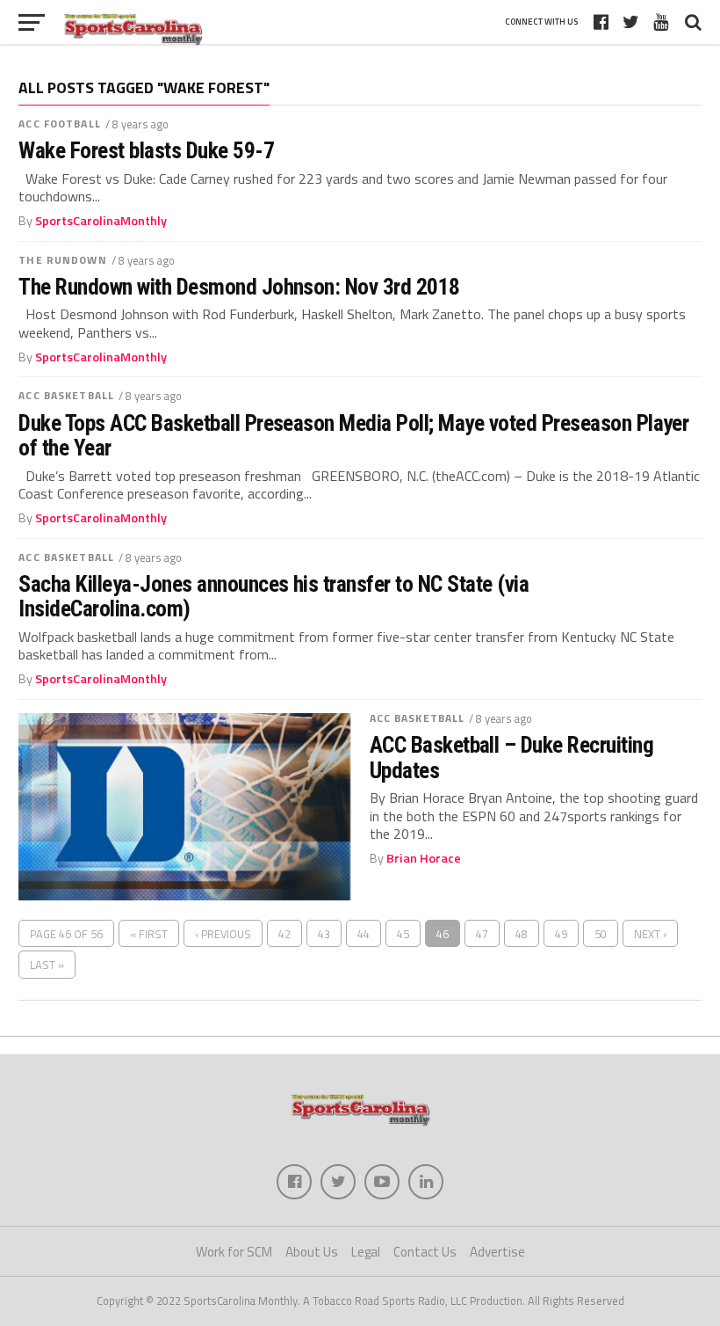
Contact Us (425, 1252)
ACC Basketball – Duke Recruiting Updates (512, 757)
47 (482, 934)
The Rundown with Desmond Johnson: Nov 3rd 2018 (238, 286)
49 (561, 934)
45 (403, 934)
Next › (650, 934)
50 (600, 934)
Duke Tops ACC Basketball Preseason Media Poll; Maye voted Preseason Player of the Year (353, 435)
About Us (311, 1252)
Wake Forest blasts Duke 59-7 (146, 150)
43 (324, 934)
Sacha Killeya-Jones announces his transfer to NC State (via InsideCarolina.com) (273, 596)
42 (284, 934)
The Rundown (62, 259)
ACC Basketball (66, 395)
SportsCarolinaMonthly (101, 220)
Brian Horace (423, 858)
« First (149, 934)
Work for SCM (234, 1252)
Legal (365, 1252)
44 (363, 934)
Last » (47, 964)
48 (521, 934)
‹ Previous (223, 934)
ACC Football (59, 123)
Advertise (497, 1252)
